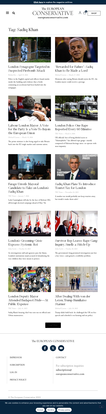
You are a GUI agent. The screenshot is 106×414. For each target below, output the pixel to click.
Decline (50, 410)
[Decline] (101, 406)
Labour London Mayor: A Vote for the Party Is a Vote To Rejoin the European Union (29, 129)
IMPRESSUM (16, 358)
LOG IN (13, 373)
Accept (40, 410)
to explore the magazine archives (53, 2)
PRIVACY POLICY (18, 380)
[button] (13, 13)
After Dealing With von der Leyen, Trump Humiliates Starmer (72, 300)
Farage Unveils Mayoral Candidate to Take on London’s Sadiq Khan (28, 188)
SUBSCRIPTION (17, 365)
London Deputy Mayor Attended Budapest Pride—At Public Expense (28, 300)
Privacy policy (64, 410)
